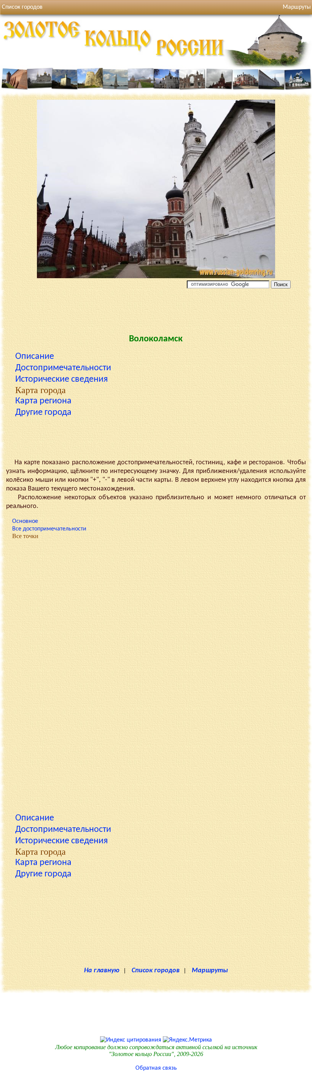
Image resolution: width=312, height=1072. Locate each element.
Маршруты (210, 970)
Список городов (22, 7)
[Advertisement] (156, 309)
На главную (101, 970)
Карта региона (43, 401)
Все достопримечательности (49, 529)
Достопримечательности (63, 368)
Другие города (43, 412)
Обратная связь (156, 1068)
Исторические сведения (61, 379)
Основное (25, 521)
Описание (34, 356)
